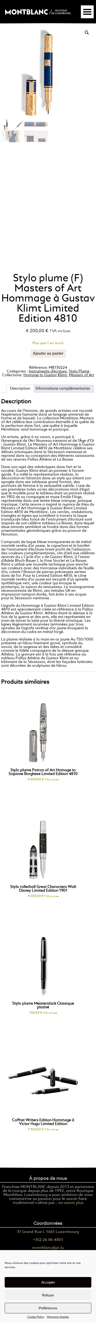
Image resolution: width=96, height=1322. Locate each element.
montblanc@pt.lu (48, 1248)
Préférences (48, 1308)
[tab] (20, 389)
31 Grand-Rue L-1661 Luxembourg (48, 1232)
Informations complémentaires (63, 389)
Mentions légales (58, 1317)
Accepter (48, 1282)
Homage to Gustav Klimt (45, 375)
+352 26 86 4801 (48, 1240)
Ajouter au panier (48, 353)
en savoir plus (70, 1203)
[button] (87, 32)
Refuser (48, 1295)
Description (20, 389)
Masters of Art (81, 375)
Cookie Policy (35, 1317)
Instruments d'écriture (48, 371)
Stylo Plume (79, 371)
